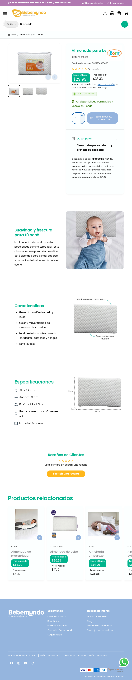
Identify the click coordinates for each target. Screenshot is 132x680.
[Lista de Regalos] (119, 13)
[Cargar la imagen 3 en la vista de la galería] (41, 91)
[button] (5, 13)
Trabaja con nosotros (100, 630)
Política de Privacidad (50, 655)
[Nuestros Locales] (112, 13)
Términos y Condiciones (74, 655)
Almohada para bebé (31, 34)
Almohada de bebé (64, 552)
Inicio (14, 34)
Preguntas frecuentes (99, 625)
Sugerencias (54, 634)
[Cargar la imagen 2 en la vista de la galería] (28, 91)
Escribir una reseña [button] (66, 473)
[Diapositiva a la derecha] (54, 77)
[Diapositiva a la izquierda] (48, 77)
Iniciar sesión (117, 3)
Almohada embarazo (96, 554)
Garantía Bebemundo (60, 630)
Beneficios (53, 621)
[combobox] (74, 24)
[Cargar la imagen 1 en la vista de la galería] (14, 91)
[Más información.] (124, 663)
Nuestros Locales (94, 3)
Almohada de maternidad (21, 554)
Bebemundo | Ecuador (26, 655)
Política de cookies (98, 655)
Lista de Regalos (56, 625)
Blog (89, 621)
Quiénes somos (56, 616)
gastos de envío (106, 84)
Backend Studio (116, 676)
